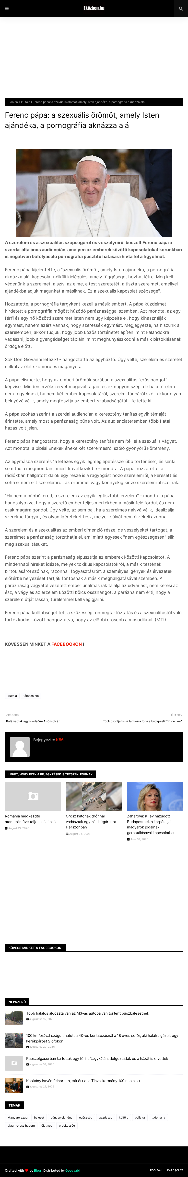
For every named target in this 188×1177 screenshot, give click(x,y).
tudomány (158, 1117)
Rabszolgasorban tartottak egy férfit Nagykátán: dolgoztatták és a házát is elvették (97, 1058)
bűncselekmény (61, 1117)
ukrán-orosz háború (21, 1125)
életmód (46, 1125)
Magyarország (17, 1117)
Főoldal (14, 102)
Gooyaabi (72, 1170)
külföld (25, 102)
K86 (59, 739)
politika (140, 1117)
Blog (37, 1170)
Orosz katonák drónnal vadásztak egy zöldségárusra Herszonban (91, 821)
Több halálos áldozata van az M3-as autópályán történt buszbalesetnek (87, 1013)
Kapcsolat (175, 1170)
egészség (85, 1117)
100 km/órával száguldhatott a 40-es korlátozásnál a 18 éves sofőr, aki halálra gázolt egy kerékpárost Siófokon (102, 1038)
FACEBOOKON (67, 644)
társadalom (31, 696)
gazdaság (105, 1117)
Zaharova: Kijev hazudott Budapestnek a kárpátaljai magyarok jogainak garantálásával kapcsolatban (151, 824)
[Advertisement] (94, 61)
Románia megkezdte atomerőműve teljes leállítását (31, 819)
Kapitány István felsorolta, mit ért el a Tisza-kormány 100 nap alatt (83, 1080)
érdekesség (67, 1125)
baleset (39, 1117)
